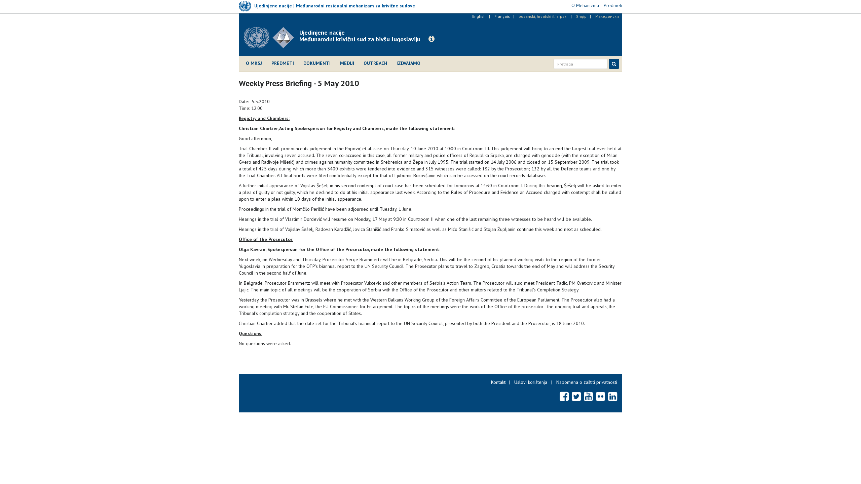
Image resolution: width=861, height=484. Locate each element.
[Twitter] (576, 396)
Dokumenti (317, 63)
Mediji (347, 63)
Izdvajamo (408, 63)
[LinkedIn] (612, 396)
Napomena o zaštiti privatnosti (586, 382)
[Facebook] (564, 396)
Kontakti (499, 382)
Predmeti (282, 63)
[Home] (271, 37)
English (479, 16)
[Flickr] (600, 396)
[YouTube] (588, 396)
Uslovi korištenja (530, 382)
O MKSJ (254, 63)
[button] (431, 39)
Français (502, 16)
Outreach (375, 63)
